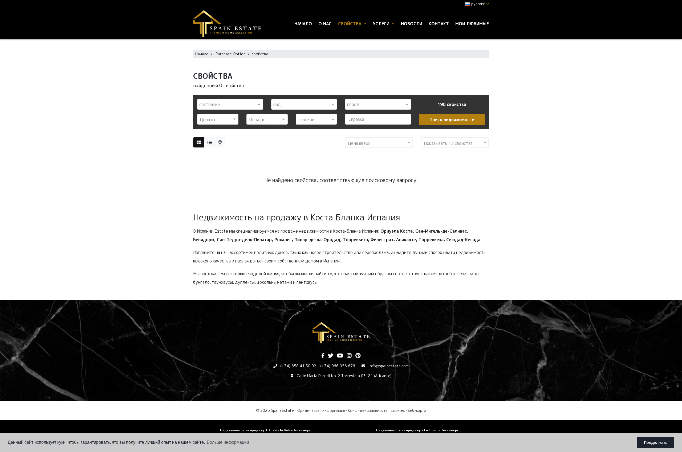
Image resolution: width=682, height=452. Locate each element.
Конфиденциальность (368, 410)
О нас (325, 24)
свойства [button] (350, 24)
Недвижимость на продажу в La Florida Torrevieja (417, 430)
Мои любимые (472, 24)
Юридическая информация (321, 410)
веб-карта (417, 410)
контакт (439, 24)
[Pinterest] (357, 356)
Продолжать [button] (656, 442)
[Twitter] (330, 356)
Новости (411, 24)
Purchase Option (231, 53)
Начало (303, 24)
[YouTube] (340, 356)
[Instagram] (349, 356)
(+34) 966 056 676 (337, 365)
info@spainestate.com (388, 365)
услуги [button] (382, 24)
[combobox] (230, 104)
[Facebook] (323, 356)
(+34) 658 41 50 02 (298, 365)
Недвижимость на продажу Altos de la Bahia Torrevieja (265, 430)
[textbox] (231, 104)
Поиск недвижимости (451, 119)
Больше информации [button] (228, 442)
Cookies (398, 410)
